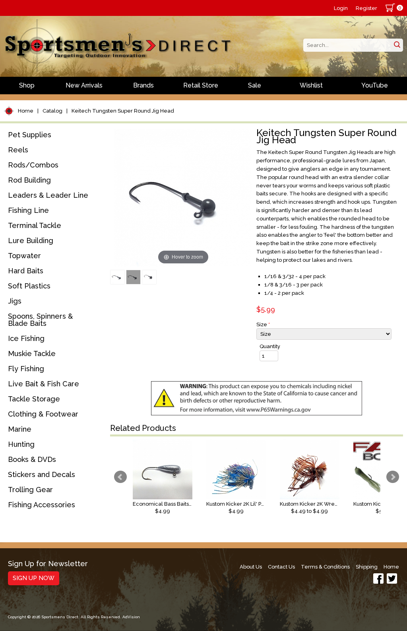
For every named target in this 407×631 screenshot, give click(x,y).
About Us (251, 567)
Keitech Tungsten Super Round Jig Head (123, 110)
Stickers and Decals (41, 474)
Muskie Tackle (32, 353)
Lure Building (30, 240)
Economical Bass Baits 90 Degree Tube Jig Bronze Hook (162, 503)
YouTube (374, 85)
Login (341, 8)
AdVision (131, 617)
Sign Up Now (33, 578)
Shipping (367, 567)
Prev (120, 477)
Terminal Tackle (34, 225)
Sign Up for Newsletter (48, 564)
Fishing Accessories (41, 505)
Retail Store (200, 85)
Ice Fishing (26, 338)
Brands (143, 85)
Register (366, 8)
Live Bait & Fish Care (43, 384)
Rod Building (29, 180)
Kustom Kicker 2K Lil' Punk (236, 503)
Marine (19, 429)
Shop (27, 85)
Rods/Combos (33, 165)
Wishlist (311, 85)
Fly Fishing (26, 368)
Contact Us (281, 567)
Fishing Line (28, 210)
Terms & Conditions (325, 567)
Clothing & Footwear (43, 414)
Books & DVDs (32, 459)
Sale (254, 85)
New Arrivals (84, 85)
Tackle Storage (34, 399)
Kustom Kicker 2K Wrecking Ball (309, 503)
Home (25, 110)
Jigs (14, 301)
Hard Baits (25, 271)
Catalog (52, 110)
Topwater (24, 255)
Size (263, 324)
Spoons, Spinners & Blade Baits (40, 319)
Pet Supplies (29, 134)
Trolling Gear (30, 489)
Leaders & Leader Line (48, 195)
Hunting (21, 444)
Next (392, 477)
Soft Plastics (29, 286)
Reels (18, 150)
